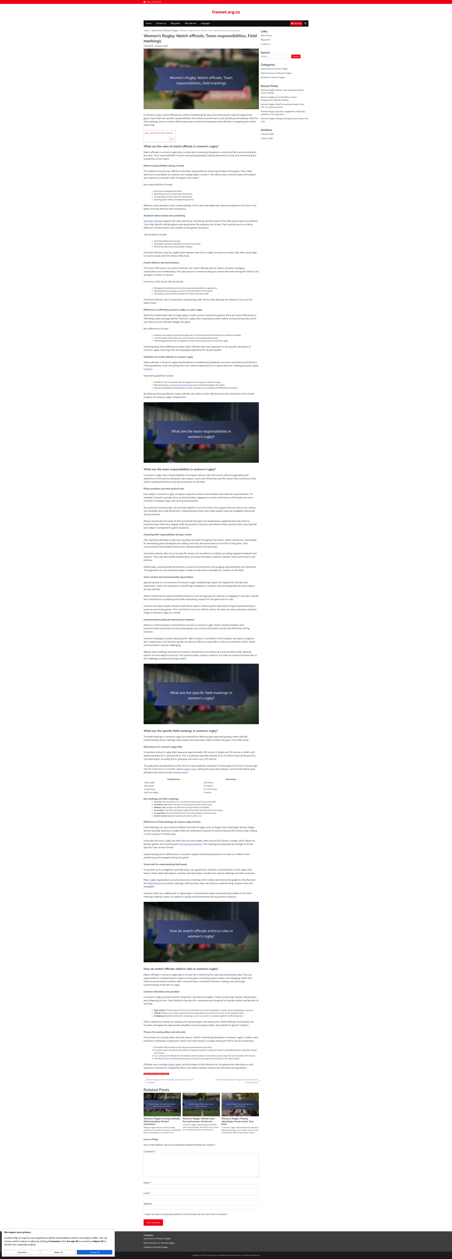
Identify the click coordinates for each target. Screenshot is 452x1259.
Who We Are (190, 23)
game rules (190, 769)
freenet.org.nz (226, 12)
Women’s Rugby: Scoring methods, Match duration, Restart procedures (162, 1121)
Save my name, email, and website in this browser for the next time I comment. (186, 1214)
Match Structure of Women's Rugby (276, 73)
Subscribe (297, 23)
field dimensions (156, 883)
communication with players (181, 385)
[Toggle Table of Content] (170, 139)
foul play (176, 241)
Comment (150, 1151)
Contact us (161, 23)
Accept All (94, 1252)
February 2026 (267, 134)
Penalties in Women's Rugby (273, 77)
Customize (22, 1252)
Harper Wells (162, 46)
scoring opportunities (191, 844)
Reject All (58, 1252)
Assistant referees (153, 221)
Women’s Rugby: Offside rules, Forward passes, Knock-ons (199, 1120)
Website (148, 1203)
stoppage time (174, 291)
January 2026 (267, 138)
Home (148, 23)
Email (147, 1193)
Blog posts (175, 23)
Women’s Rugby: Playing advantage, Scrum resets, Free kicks (238, 1121)
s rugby (158, 114)
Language (205, 23)
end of (205, 802)
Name (147, 1182)
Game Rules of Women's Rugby (156, 1074)
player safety (175, 1064)
